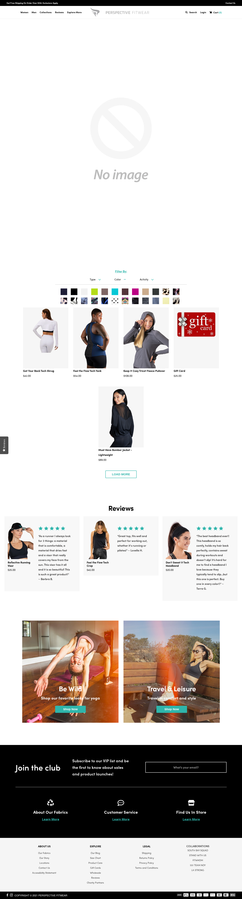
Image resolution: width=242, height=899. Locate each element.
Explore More (74, 12)
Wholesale (95, 872)
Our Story (44, 857)
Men (34, 12)
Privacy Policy (146, 862)
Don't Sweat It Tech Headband (177, 564)
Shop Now (70, 709)
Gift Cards (95, 867)
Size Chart (95, 857)
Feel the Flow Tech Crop (98, 564)
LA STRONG (197, 870)
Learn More (50, 819)
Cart (217, 12)
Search (193, 12)
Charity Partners (95, 882)
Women (24, 12)
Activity (144, 279)
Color (117, 279)
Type (92, 279)
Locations (44, 862)
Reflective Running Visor (19, 564)
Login (203, 12)
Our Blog (95, 853)
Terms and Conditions (146, 867)
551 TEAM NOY (198, 865)
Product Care (95, 862)
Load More (121, 474)
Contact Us (230, 2)
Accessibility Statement (44, 872)
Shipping (146, 853)
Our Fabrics (44, 853)
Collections (46, 12)
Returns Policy (146, 857)
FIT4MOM (198, 860)
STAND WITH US (197, 855)
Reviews (59, 12)
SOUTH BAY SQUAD (198, 850)
